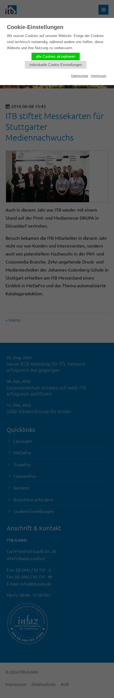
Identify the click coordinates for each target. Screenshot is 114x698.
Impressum (98, 75)
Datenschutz (79, 75)
